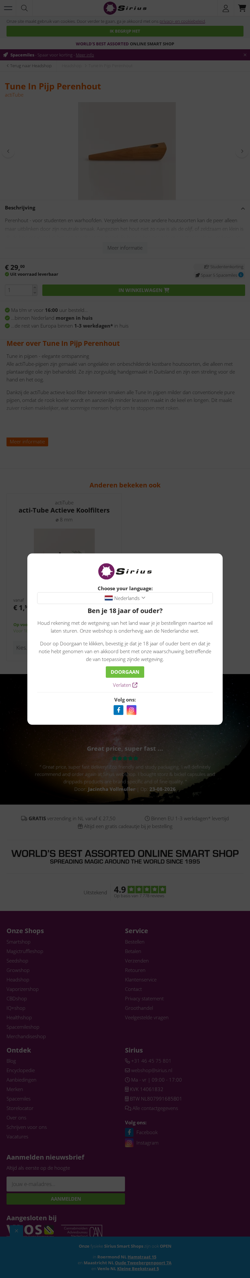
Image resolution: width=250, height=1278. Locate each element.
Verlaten (122, 685)
